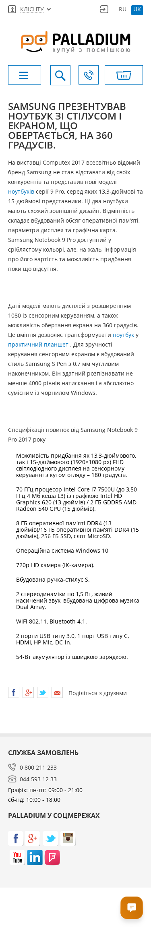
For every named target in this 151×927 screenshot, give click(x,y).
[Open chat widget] (131, 907)
